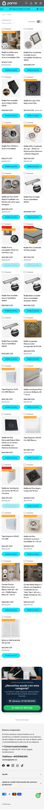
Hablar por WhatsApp (23, 708)
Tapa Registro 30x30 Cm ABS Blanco (32, 439)
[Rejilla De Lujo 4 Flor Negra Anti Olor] (33, 88)
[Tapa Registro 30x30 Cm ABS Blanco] (33, 425)
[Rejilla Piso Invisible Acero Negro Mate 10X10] (11, 88)
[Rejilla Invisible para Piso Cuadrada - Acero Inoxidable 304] (11, 40)
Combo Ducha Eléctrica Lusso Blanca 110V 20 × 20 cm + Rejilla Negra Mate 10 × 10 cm (10, 589)
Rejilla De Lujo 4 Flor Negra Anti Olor (32, 101)
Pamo (8, 804)
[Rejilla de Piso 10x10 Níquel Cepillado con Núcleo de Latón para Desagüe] (11, 184)
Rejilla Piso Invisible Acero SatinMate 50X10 (10, 343)
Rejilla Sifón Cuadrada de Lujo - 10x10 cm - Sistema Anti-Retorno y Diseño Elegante (33, 150)
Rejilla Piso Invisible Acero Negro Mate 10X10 (10, 103)
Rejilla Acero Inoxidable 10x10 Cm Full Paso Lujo (10, 250)
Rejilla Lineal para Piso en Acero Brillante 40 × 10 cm (33, 392)
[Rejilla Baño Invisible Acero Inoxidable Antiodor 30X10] (33, 283)
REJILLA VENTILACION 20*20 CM (11, 641)
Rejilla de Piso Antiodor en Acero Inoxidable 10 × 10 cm (32, 539)
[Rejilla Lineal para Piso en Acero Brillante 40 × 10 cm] (33, 377)
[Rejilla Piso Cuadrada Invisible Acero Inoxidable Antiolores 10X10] (33, 40)
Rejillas (9, 14)
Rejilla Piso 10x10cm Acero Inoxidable (10, 147)
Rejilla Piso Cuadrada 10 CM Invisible (32, 248)
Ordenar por (6, 20)
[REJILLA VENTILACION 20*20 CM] (11, 628)
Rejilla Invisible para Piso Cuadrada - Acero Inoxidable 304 (11, 55)
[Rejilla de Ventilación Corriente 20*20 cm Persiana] (11, 476)
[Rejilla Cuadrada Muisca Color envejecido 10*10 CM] (33, 329)
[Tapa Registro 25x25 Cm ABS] (11, 524)
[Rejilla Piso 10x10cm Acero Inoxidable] (11, 134)
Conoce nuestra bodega (16, 746)
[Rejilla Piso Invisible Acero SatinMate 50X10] (11, 329)
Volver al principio (22, 720)
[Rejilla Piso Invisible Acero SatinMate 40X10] (11, 283)
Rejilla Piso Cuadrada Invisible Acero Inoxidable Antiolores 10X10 (32, 56)
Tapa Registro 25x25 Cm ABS (10, 537)
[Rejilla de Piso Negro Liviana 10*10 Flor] (33, 476)
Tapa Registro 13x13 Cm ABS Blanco (10, 390)
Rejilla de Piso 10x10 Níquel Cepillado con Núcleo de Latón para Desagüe (11, 201)
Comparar (31, 22)
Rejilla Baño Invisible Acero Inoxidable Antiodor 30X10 (32, 298)
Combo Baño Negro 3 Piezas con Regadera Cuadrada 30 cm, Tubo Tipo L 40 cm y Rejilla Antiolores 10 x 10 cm (33, 591)
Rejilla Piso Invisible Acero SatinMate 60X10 (32, 199)
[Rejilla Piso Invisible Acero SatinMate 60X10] (33, 184)
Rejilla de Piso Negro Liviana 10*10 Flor (32, 489)
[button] (36, 3)
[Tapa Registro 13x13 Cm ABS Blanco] (11, 377)
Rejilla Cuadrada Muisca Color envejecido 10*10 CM (32, 343)
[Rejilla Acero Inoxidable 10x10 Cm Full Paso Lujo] (11, 235)
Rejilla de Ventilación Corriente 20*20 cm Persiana (10, 490)
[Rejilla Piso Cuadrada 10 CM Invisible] (33, 235)
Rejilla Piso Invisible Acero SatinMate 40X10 (10, 298)
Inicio (3, 14)
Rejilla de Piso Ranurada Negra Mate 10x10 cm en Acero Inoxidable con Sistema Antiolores (11, 442)
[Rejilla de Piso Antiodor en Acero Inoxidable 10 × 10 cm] (33, 524)
